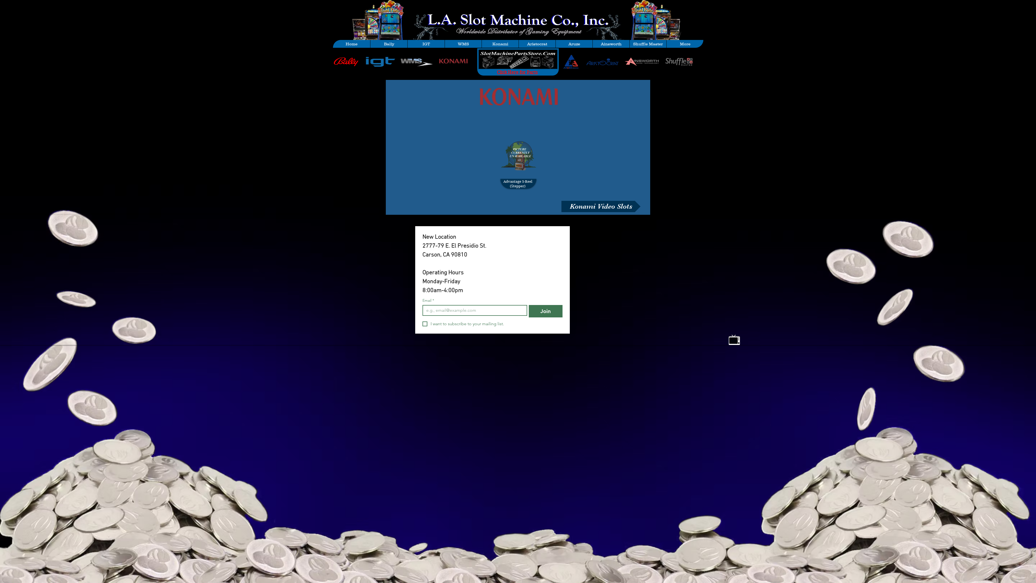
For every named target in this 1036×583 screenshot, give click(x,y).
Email (428, 300)
